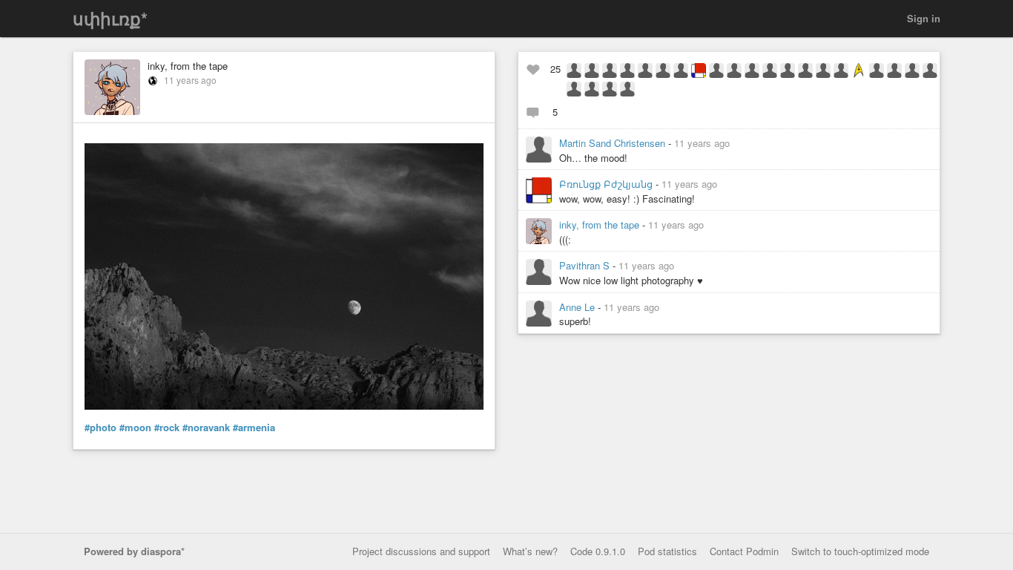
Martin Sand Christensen (613, 143)
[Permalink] (739, 143)
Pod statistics (667, 551)
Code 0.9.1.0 (597, 551)
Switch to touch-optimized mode (860, 551)
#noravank (206, 427)
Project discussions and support (421, 551)
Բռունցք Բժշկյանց (607, 184)
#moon (135, 427)
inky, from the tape (188, 66)
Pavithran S (586, 265)
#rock (166, 427)
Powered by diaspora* (134, 551)
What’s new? (530, 551)
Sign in (923, 18)
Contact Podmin (744, 551)
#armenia (254, 427)
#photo (100, 427)
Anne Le (578, 307)
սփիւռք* (110, 18)
